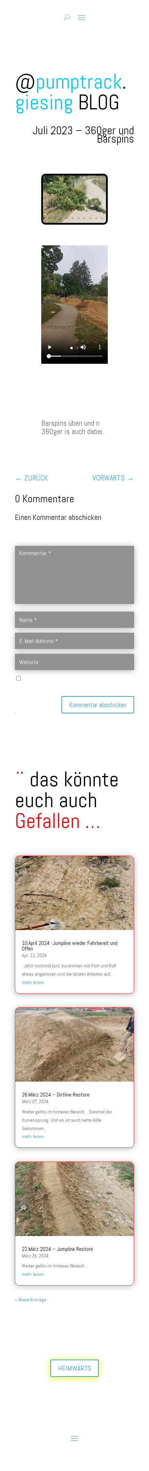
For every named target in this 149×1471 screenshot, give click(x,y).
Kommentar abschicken (97, 704)
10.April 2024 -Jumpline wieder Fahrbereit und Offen (69, 945)
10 (96, 218)
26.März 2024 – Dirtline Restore (55, 1094)
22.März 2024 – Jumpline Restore (57, 1249)
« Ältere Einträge (30, 1300)
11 (102, 218)
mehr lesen (33, 982)
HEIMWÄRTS (74, 1368)
